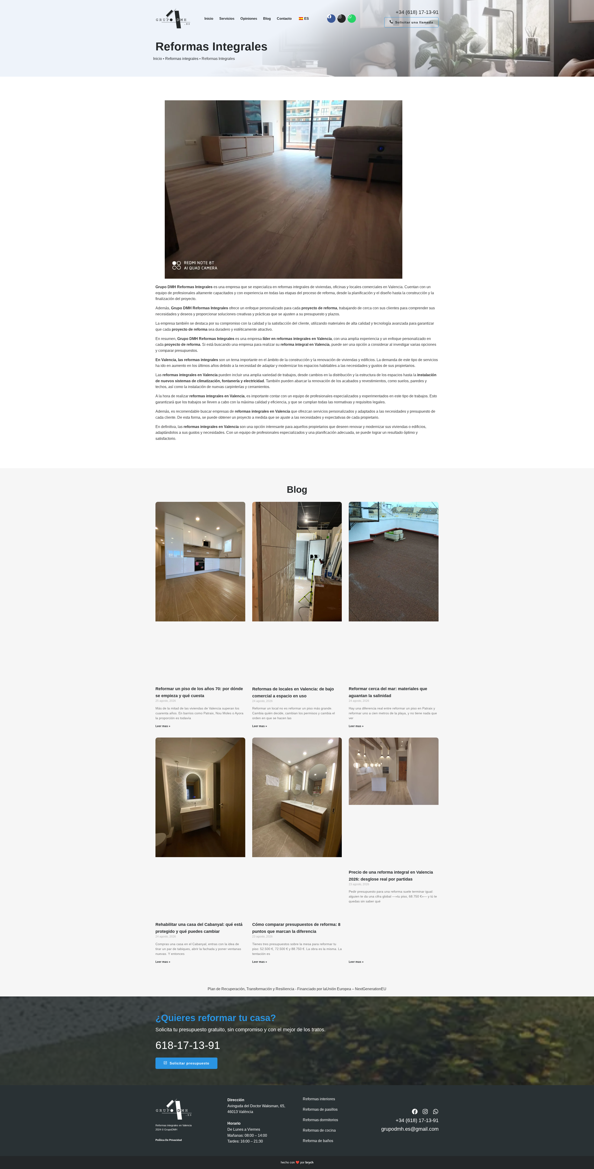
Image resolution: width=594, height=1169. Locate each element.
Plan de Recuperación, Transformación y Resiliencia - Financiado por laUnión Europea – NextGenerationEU (297, 989)
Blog (267, 18)
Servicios (226, 18)
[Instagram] (341, 18)
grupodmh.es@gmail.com (410, 1129)
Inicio (208, 18)
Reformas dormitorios (320, 1120)
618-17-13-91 (187, 1045)
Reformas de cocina (319, 1130)
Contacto (284, 18)
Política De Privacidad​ (168, 1140)
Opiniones (248, 18)
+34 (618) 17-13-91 (417, 12)
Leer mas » (162, 726)
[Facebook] (331, 18)
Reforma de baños (318, 1141)
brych (309, 1162)
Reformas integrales (181, 59)
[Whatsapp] (352, 18)
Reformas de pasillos (320, 1109)
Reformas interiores (319, 1099)
